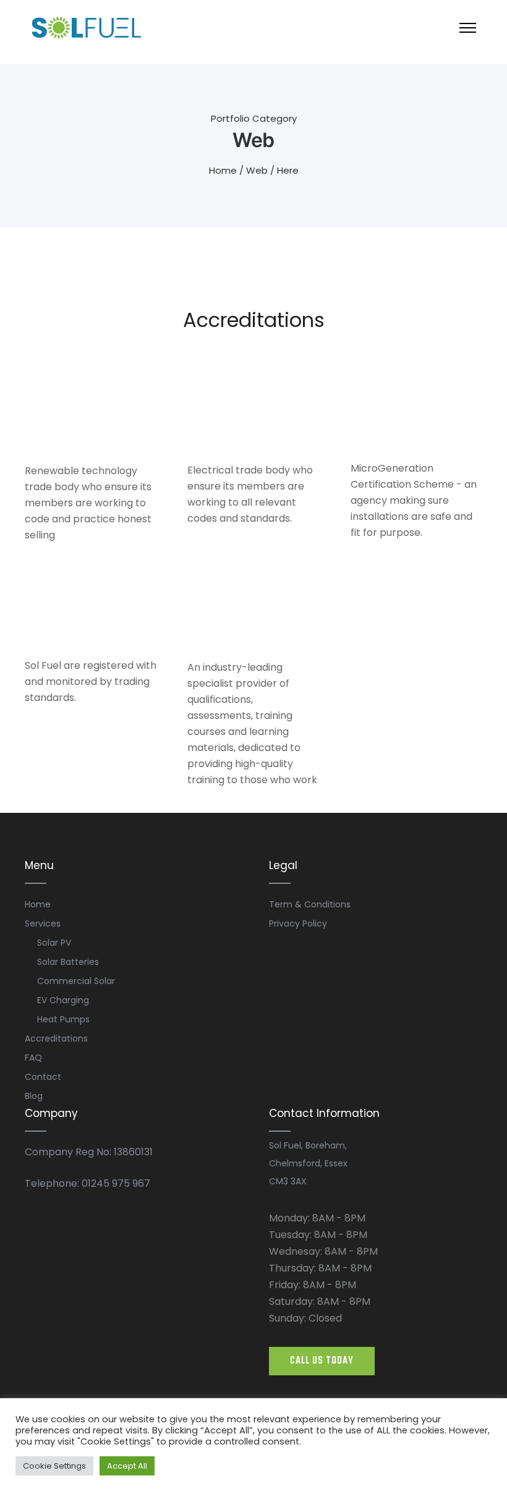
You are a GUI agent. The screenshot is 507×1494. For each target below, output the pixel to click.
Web (257, 170)
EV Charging (63, 1000)
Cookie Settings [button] (54, 1466)
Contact (43, 1077)
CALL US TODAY (322, 1361)
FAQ (33, 1057)
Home (223, 170)
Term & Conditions (310, 904)
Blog (34, 1096)
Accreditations (56, 1038)
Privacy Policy (298, 923)
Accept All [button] (127, 1466)
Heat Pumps (63, 1019)
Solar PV (54, 942)
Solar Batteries (68, 962)
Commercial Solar (76, 981)
